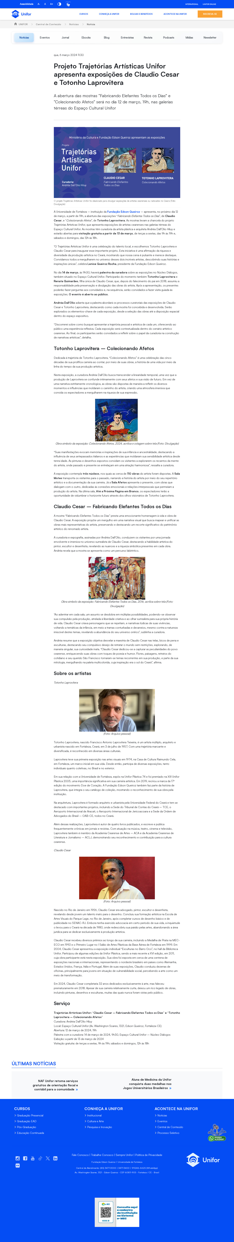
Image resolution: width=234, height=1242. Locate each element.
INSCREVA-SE (210, 14)
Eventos (162, 1121)
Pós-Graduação (26, 1127)
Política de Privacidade (148, 1155)
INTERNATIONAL (191, 4)
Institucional (94, 1115)
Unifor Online (209, 4)
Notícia (91, 24)
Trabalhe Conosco (102, 1155)
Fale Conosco (80, 1155)
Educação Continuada (30, 1133)
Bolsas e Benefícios (141, 14)
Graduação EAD (26, 1121)
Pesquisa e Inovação (99, 1127)
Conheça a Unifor (109, 14)
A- (39, 4)
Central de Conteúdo (48, 24)
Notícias (74, 24)
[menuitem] (24, 37)
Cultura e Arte (95, 1121)
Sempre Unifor (124, 1155)
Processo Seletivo (168, 1133)
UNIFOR (23, 24)
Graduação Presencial (30, 1115)
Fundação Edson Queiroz (123, 211)
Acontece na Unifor (175, 14)
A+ (51, 4)
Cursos (83, 14)
